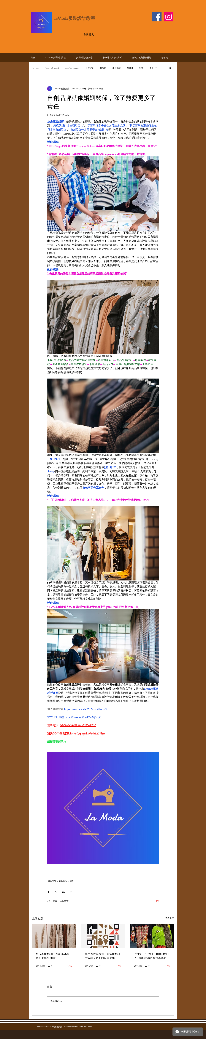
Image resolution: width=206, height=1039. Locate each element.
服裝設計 (90, 68)
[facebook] (157, 16)
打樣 (141, 68)
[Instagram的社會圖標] (168, 16)
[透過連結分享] (70, 891)
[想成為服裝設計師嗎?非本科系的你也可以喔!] (54, 936)
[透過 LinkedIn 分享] (63, 891)
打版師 (103, 68)
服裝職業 (116, 68)
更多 (151, 68)
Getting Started (52, 68)
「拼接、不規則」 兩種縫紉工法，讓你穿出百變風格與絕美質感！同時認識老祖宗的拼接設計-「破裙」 (152, 956)
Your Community (72, 68)
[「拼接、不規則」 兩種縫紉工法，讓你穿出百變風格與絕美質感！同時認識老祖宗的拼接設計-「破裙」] (152, 936)
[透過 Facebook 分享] (48, 891)
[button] (170, 68)
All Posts (35, 68)
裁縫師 (130, 68)
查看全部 (169, 918)
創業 (72, 881)
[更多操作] (157, 88)
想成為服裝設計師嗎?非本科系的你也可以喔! (53, 956)
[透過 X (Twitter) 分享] (56, 891)
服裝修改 (63, 881)
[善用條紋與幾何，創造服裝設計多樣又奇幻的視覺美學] (103, 936)
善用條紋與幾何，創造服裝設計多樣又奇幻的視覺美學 (102, 956)
